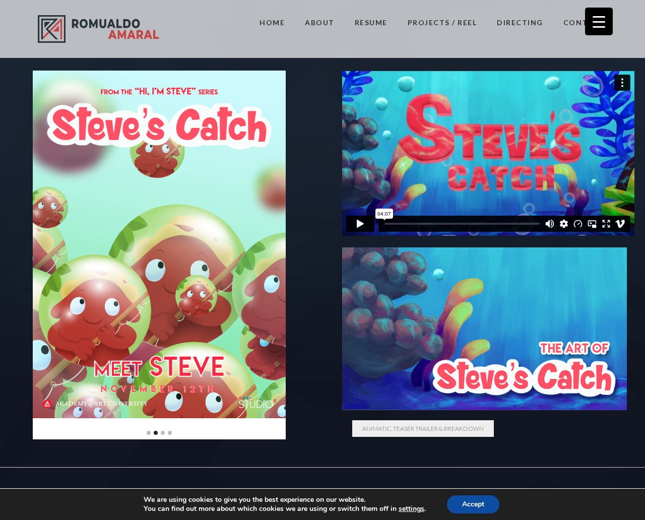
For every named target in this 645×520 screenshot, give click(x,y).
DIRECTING (520, 22)
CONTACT (584, 22)
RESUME (371, 22)
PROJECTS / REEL (442, 22)
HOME (272, 22)
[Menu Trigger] (599, 21)
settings (411, 508)
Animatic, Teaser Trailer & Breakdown (423, 428)
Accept (473, 504)
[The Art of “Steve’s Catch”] (484, 328)
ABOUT (320, 22)
